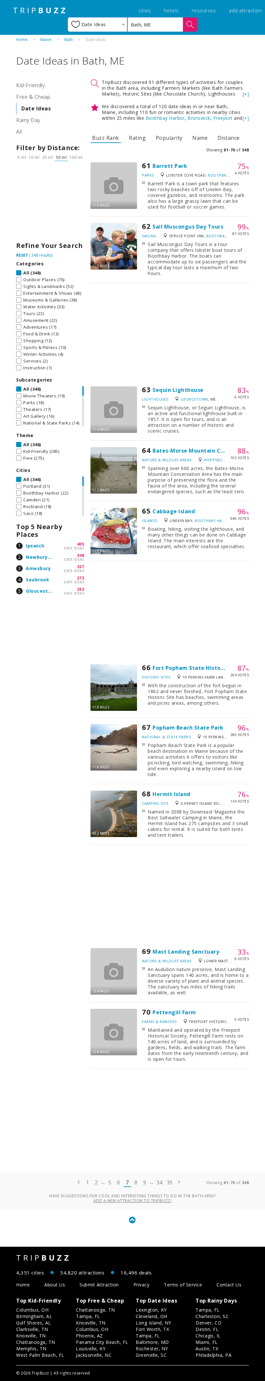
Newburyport (42, 557)
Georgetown (194, 399)
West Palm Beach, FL (40, 1355)
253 (80, 589)
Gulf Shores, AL (33, 1323)
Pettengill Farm (174, 1012)
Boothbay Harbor (165, 118)
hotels (171, 10)
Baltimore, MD (152, 1342)
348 (80, 555)
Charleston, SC (212, 1316)
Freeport (223, 118)
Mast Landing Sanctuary (186, 951)
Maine (45, 39)
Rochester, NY (152, 1348)
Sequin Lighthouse (178, 390)
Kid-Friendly (30, 85)
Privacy (141, 1285)
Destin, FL (207, 1329)
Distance (228, 137)
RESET (22, 255)
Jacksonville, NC (93, 1355)
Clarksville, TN (32, 1329)
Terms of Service (183, 1285)
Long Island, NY (153, 1323)
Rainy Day (28, 120)
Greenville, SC (151, 1355)
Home (21, 39)
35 (170, 1182)
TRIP (40, 10)
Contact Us (229, 1285)
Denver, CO (208, 1323)
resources (204, 10)
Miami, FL (207, 1342)
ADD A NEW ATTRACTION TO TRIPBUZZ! (132, 1200)
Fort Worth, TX (152, 1329)
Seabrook (37, 580)
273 (80, 578)
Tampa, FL (88, 1316)
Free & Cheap (33, 96)
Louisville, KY (90, 1348)
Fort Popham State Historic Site (196, 667)
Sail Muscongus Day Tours (188, 226)
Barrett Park (170, 165)
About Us (54, 1285)
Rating (137, 137)
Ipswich (35, 546)
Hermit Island (171, 794)
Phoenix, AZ (89, 1336)
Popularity (169, 137)
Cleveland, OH (151, 1316)
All (19, 131)
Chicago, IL (208, 1336)
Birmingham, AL (34, 1316)
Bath (68, 39)
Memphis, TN (31, 1348)
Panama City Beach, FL (102, 1342)
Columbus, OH (32, 1310)
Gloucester (39, 591)
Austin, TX (207, 1348)
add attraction (245, 10)
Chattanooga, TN (35, 1342)
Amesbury (38, 568)
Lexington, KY (151, 1310)
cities (145, 10)
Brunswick (198, 118)
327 (80, 566)
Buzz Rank (105, 137)
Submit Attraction (99, 1285)
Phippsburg (216, 459)
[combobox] (97, 24)
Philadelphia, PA (213, 1355)
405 (80, 544)
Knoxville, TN (31, 1336)
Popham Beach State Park (188, 727)
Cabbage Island (174, 511)
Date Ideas (36, 108)
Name (199, 137)
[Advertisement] (50, 203)
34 (159, 1182)
